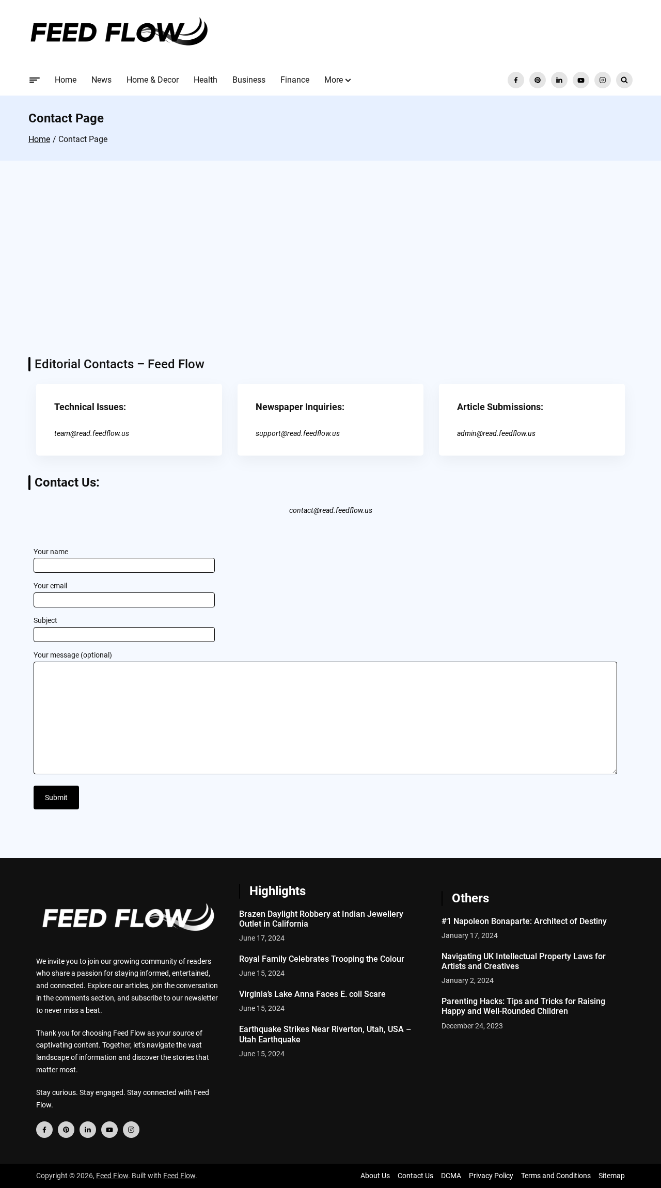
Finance (294, 80)
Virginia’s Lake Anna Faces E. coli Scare (312, 994)
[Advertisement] (330, 269)
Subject (45, 620)
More (333, 80)
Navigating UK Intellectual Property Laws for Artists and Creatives (524, 961)
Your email (50, 586)
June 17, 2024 (262, 938)
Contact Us (415, 1175)
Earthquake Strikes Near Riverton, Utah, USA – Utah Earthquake (325, 1034)
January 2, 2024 (468, 980)
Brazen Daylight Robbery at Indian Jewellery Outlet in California (321, 919)
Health (205, 80)
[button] (348, 80)
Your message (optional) (73, 655)
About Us (375, 1175)
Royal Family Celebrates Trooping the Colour (321, 959)
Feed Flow (112, 1175)
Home (65, 80)
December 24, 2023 (472, 1026)
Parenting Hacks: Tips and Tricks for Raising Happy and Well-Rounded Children (523, 1006)
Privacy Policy (491, 1175)
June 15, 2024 (262, 973)
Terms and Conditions (556, 1175)
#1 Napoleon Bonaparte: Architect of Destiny (524, 921)
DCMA (451, 1175)
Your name (51, 552)
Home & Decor (153, 80)
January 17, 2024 (470, 935)
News (101, 80)
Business (248, 80)
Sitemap (612, 1175)
